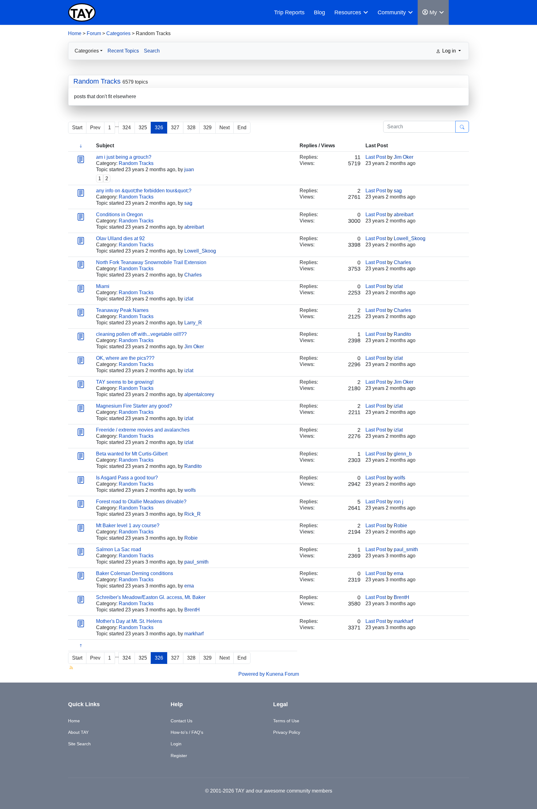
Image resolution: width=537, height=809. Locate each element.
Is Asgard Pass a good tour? (127, 477)
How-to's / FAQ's (187, 732)
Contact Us (181, 720)
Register (179, 755)
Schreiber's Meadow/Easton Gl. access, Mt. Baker (150, 597)
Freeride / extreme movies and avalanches (143, 429)
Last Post (375, 157)
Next (224, 127)
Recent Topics (123, 50)
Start (77, 127)
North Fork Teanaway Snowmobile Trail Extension (151, 262)
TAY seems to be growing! (125, 382)
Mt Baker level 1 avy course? (127, 525)
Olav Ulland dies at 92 (120, 238)
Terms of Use (286, 720)
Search (152, 50)
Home (74, 33)
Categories (118, 33)
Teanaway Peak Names (122, 310)
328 (191, 127)
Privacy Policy (286, 732)
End (241, 127)
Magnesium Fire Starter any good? (134, 406)
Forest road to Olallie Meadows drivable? (141, 501)
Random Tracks (97, 81)
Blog (319, 12)
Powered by (251, 674)
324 (126, 127)
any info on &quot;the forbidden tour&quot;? (143, 190)
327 (175, 127)
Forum (94, 33)
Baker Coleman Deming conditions (134, 573)
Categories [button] (87, 50)
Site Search (79, 743)
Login (176, 743)
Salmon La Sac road (118, 549)
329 (207, 127)
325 (143, 127)
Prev (95, 127)
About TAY (78, 732)
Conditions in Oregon (119, 214)
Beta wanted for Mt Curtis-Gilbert (132, 453)
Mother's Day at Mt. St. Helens (129, 621)
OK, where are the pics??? (125, 358)
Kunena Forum (282, 674)
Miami (102, 286)
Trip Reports (289, 12)
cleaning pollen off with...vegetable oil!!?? (141, 334)
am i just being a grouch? (123, 157)
